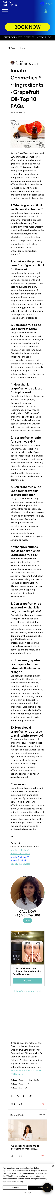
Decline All (15, 1187)
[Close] (51, 1168)
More (22, 48)
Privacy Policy (17, 1181)
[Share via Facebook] (11, 1096)
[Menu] (5, 12)
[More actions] (43, 62)
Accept (40, 1187)
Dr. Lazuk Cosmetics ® (19, 1084)
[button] (45, 11)
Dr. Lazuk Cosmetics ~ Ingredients (24, 1080)
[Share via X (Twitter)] (18, 1096)
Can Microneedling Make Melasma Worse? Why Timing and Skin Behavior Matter (25, 1147)
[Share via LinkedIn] (24, 1096)
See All (42, 1115)
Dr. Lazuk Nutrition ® (18, 1088)
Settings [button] (27, 1192)
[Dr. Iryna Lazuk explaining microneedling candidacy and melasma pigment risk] (27, 1130)
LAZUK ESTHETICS (10, 4)
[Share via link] (30, 1096)
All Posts (11, 48)
